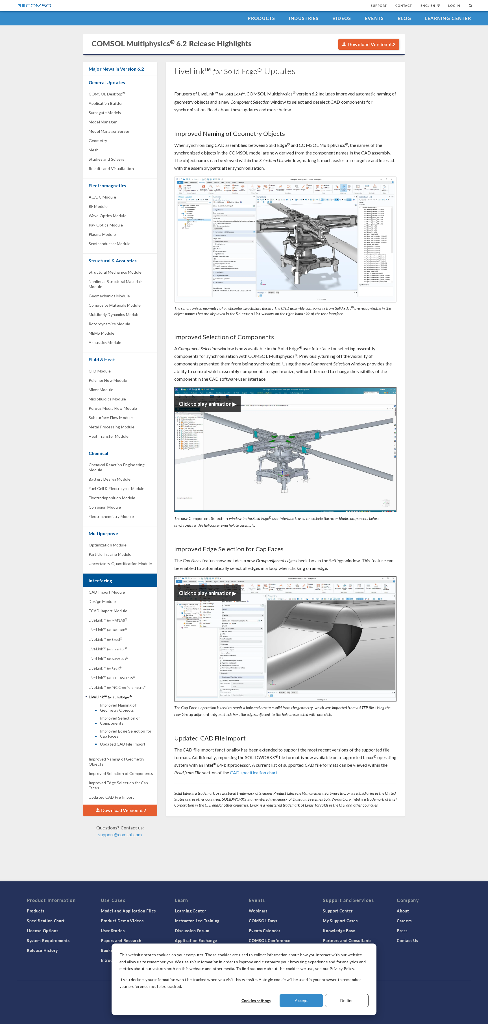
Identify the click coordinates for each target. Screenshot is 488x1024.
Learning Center (448, 18)
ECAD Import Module (108, 610)
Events (374, 18)
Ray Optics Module (106, 225)
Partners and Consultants (347, 940)
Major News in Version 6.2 (116, 68)
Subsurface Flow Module (111, 417)
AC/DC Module (102, 197)
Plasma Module (102, 234)
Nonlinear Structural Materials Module (116, 284)
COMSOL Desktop (107, 93)
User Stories (113, 930)
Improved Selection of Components (120, 720)
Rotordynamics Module (109, 323)
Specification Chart (45, 920)
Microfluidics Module (107, 398)
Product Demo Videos (122, 920)
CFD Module (100, 371)
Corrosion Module (105, 507)
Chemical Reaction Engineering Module (117, 467)
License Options (42, 930)
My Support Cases (340, 920)
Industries (304, 18)
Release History (42, 950)
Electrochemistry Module (111, 516)
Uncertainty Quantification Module (120, 563)
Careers (404, 920)
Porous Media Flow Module (113, 408)
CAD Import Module (107, 592)
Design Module (102, 601)
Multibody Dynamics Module (114, 314)
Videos (341, 18)
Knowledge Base (339, 930)
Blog (404, 18)
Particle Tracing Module (110, 554)
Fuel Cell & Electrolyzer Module (117, 488)
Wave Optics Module (108, 215)
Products (261, 18)
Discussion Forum (192, 930)
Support (379, 5)
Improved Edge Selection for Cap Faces (125, 733)
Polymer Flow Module (108, 380)
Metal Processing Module (111, 426)
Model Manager (103, 121)
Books (107, 950)
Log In (454, 5)
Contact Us (407, 940)
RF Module (98, 206)
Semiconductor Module (109, 243)
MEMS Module (102, 333)
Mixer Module (101, 389)
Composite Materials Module (115, 305)
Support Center (338, 911)
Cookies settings (256, 1000)
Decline (347, 1000)
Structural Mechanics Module (115, 272)
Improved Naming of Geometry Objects (118, 708)
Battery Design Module (109, 479)
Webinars (258, 911)
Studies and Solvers (106, 159)
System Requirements (48, 940)
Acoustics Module (105, 342)
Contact (403, 5)
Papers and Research (121, 940)
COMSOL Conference (270, 940)
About (403, 911)
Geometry (98, 140)
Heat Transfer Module (108, 436)
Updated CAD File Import (122, 744)
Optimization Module (108, 544)
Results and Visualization (111, 168)
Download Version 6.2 (371, 44)
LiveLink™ (108, 620)
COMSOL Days (263, 920)
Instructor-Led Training (197, 920)
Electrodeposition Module (112, 497)
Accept (301, 1000)
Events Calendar (264, 930)
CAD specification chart (253, 772)
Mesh (94, 149)
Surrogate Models (105, 112)
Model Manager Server (109, 131)
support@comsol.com (120, 834)
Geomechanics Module (109, 295)
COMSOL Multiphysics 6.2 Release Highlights (171, 43)
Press (402, 930)
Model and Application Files (128, 911)
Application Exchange (196, 940)
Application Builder (106, 103)
